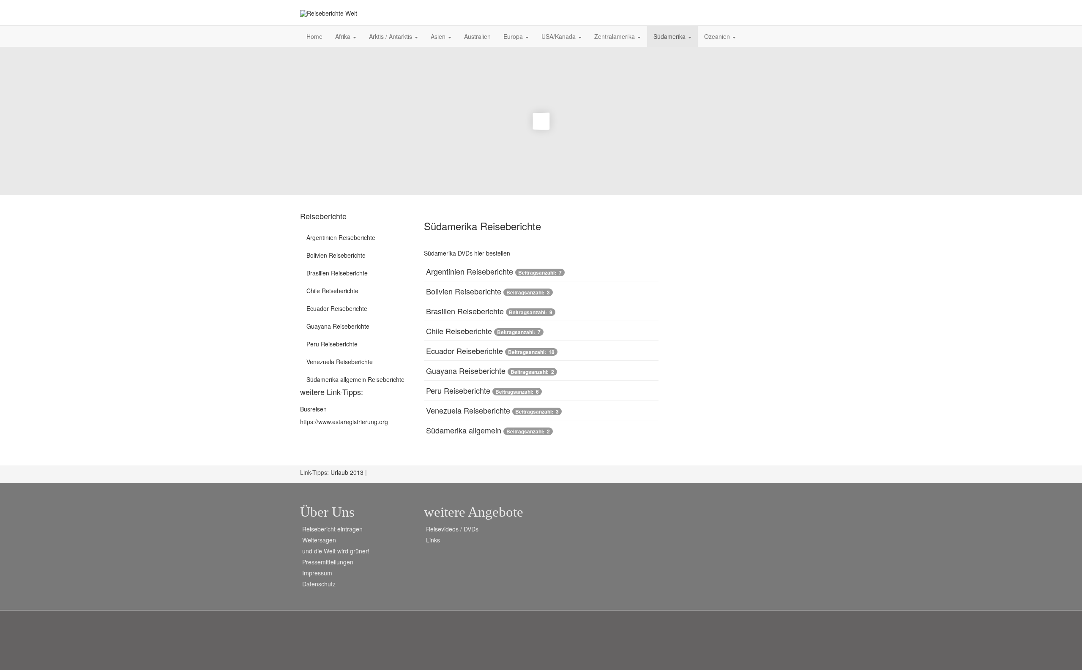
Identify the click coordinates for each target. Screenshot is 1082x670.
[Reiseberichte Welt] (328, 13)
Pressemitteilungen (327, 562)
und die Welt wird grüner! (335, 551)
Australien (477, 36)
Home (314, 36)
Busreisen (313, 409)
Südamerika (670, 36)
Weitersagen (319, 540)
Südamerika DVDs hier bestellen (467, 253)
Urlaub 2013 (348, 472)
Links (433, 540)
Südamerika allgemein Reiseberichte (355, 379)
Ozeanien (718, 36)
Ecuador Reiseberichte (464, 350)
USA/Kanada (559, 36)
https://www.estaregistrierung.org (344, 421)
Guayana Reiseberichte (465, 370)
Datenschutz (319, 584)
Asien (439, 36)
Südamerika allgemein (463, 430)
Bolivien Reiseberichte (463, 291)
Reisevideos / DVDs (452, 529)
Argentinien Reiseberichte (469, 271)
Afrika (343, 36)
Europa (514, 36)
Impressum (317, 573)
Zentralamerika (615, 36)
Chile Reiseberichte (459, 330)
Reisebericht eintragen (332, 529)
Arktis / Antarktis (391, 36)
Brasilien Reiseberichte (465, 310)
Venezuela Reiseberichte (468, 410)
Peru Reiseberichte (458, 390)
